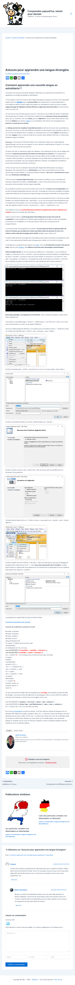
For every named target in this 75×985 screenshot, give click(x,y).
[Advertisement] (38, 53)
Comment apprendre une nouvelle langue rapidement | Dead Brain (31, 855)
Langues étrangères (27, 834)
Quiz (37, 245)
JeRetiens (35, 980)
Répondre (14, 879)
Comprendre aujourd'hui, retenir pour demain (45, 12)
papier (28, 121)
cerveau (21, 247)
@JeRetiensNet (51, 763)
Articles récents (18, 730)
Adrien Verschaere (20, 735)
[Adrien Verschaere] (10, 742)
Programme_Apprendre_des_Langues (17, 622)
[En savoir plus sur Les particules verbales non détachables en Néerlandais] (17, 812)
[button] (8, 923)
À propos (9, 730)
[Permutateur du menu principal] (71, 14)
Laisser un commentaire (12, 834)
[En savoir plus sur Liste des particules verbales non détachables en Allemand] (44, 805)
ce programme (17, 711)
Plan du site (58, 980)
